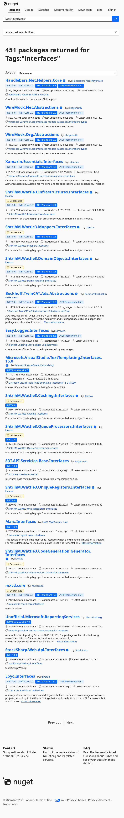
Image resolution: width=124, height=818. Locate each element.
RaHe (8, 297)
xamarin (13, 176)
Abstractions (41, 311)
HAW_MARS (49, 522)
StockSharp (82, 650)
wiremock (13, 121)
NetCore (65, 311)
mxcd (24, 603)
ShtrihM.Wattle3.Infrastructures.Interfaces (47, 192)
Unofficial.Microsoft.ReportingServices (42, 616)
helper (25, 94)
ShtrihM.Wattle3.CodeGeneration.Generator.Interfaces (48, 552)
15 (64, 382)
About (30, 800)
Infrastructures (35, 214)
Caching (31, 413)
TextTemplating (42, 382)
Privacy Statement (99, 800)
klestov (9, 195)
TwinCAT (23, 311)
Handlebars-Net (81, 80)
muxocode (37, 585)
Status (48, 748)
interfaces (43, 94)
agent (24, 535)
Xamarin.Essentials (28, 176)
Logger (37, 344)
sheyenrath (96, 80)
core (30, 603)
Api (29, 663)
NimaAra (60, 330)
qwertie (45, 676)
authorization (36, 630)
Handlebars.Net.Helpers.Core (33, 80)
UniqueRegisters (36, 508)
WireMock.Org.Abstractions (32, 134)
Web (23, 663)
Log (44, 344)
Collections (38, 690)
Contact (9, 748)
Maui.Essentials (66, 176)
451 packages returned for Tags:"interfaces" (47, 54)
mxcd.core (15, 585)
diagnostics (51, 630)
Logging (22, 344)
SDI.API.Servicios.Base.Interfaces (37, 460)
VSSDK (72, 382)
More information (54, 322)
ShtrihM (12, 214)
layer (30, 535)
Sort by (10, 72)
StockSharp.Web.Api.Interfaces (35, 649)
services (24, 630)
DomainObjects (35, 280)
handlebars (14, 94)
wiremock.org (28, 121)
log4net (12, 344)
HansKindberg (94, 617)
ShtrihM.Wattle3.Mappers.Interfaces (40, 227)
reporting (13, 630)
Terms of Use (44, 800)
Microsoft (21, 365)
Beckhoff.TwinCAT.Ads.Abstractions (39, 293)
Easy (29, 344)
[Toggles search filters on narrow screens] (115, 32)
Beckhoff (90, 293)
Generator (51, 572)
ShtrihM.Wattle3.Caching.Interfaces (39, 395)
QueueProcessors (37, 447)
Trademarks (10, 804)
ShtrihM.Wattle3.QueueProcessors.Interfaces (49, 426)
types (84, 121)
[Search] (115, 19)
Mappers (32, 245)
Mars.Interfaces (20, 521)
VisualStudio (26, 382)
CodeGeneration (36, 572)
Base (15, 474)
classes (60, 121)
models (33, 94)
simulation (14, 535)
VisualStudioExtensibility (40, 365)
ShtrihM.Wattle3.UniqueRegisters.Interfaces (48, 487)
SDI (10, 474)
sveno (15, 297)
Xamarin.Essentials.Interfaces (34, 161)
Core (16, 690)
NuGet (34, 474)
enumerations (72, 121)
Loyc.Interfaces (20, 676)
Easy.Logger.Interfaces (27, 330)
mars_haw (62, 522)
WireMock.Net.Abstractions (32, 107)
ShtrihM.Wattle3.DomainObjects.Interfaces (47, 258)
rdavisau (74, 162)
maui (54, 176)
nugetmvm (81, 461)
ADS (31, 311)
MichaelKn (101, 293)
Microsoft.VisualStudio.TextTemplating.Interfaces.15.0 (53, 359)
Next (69, 722)
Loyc (11, 690)
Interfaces (49, 214)
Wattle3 (22, 214)
